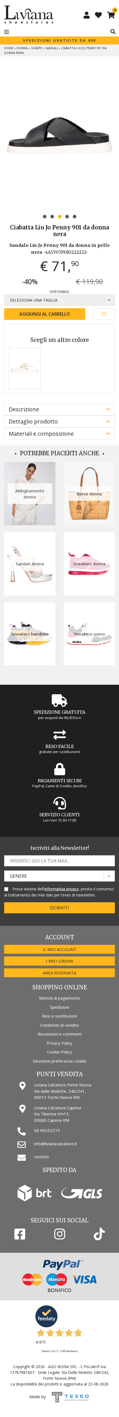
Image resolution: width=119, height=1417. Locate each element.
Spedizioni (59, 1007)
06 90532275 (47, 1130)
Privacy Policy (59, 1043)
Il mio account (59, 949)
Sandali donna (30, 563)
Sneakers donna (89, 563)
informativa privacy (61, 888)
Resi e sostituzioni (59, 1016)
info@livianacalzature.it (55, 1143)
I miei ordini (59, 961)
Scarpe (36, 48)
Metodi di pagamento (59, 998)
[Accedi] (87, 15)
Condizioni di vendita (59, 1025)
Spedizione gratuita (59, 712)
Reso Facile (59, 746)
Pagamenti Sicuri (60, 780)
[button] (44, 216)
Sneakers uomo (89, 634)
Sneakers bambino (29, 634)
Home (8, 48)
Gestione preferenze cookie (59, 1061)
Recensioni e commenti (60, 1034)
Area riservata (59, 973)
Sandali (51, 48)
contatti (41, 1156)
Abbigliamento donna (29, 494)
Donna (22, 48)
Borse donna (89, 493)
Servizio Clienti (59, 814)
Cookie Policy (59, 1052)
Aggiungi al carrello (44, 314)
